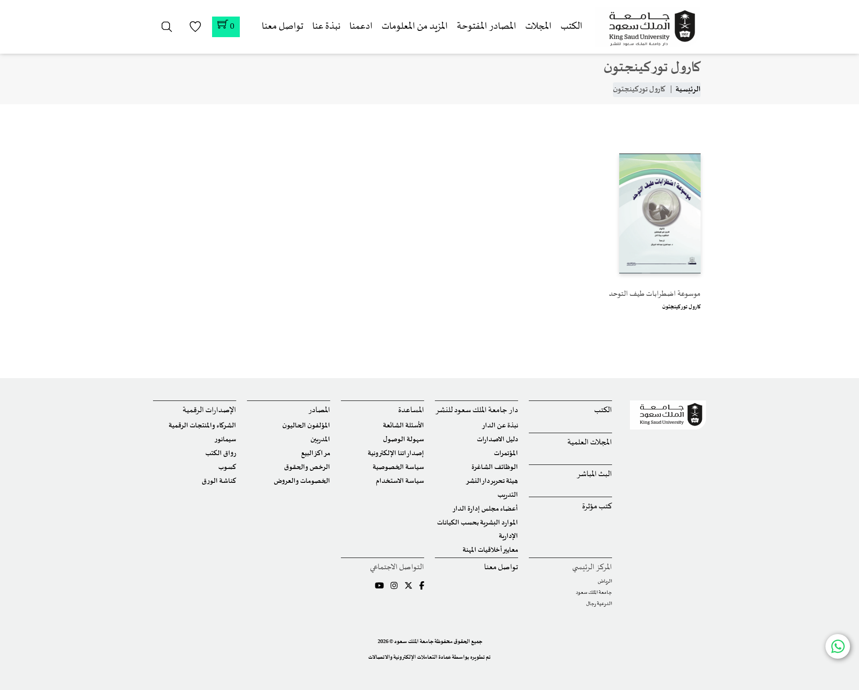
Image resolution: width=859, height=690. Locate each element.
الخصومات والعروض (302, 481)
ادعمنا (361, 26)
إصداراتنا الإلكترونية (396, 453)
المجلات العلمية (589, 443)
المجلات (538, 26)
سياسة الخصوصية (398, 467)
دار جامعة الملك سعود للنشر (476, 410)
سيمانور (225, 439)
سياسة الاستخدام (400, 481)
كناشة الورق (219, 481)
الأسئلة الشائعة (403, 425)
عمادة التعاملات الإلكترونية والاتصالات (409, 657)
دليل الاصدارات (497, 439)
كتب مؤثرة (597, 507)
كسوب (227, 467)
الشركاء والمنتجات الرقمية (202, 425)
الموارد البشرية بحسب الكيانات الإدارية (477, 529)
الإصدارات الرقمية (209, 410)
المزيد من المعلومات (415, 26)
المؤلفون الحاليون (306, 425)
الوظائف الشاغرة (495, 467)
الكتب (572, 26)
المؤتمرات (506, 453)
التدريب (508, 495)
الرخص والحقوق (307, 467)
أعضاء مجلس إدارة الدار (485, 509)
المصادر (319, 410)
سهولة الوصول (403, 439)
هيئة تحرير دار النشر (492, 481)
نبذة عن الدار (500, 425)
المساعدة (411, 410)
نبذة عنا (326, 26)
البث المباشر (594, 474)
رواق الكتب (220, 453)
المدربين (320, 439)
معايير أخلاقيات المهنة (490, 550)
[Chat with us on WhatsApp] (837, 646)
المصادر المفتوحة (486, 26)
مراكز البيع (315, 453)
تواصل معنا (282, 26)
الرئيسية (688, 89)
